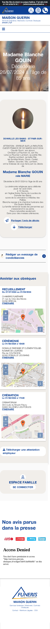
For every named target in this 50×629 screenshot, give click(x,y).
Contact (15, 610)
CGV (36, 610)
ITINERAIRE (8, 303)
